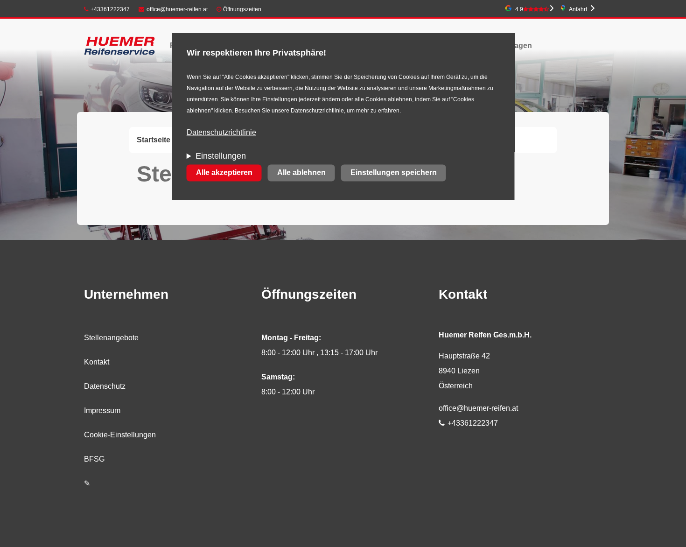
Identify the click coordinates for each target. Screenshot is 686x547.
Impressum (102, 410)
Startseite (153, 140)
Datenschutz (105, 386)
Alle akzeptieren (224, 173)
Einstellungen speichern (393, 173)
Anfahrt (578, 9)
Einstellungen (221, 156)
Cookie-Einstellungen (120, 435)
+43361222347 (110, 9)
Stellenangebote (111, 338)
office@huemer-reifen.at (177, 9)
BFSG (94, 459)
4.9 (519, 9)
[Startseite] (119, 45)
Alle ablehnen (301, 173)
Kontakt (96, 362)
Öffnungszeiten (242, 9)
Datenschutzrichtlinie (221, 133)
